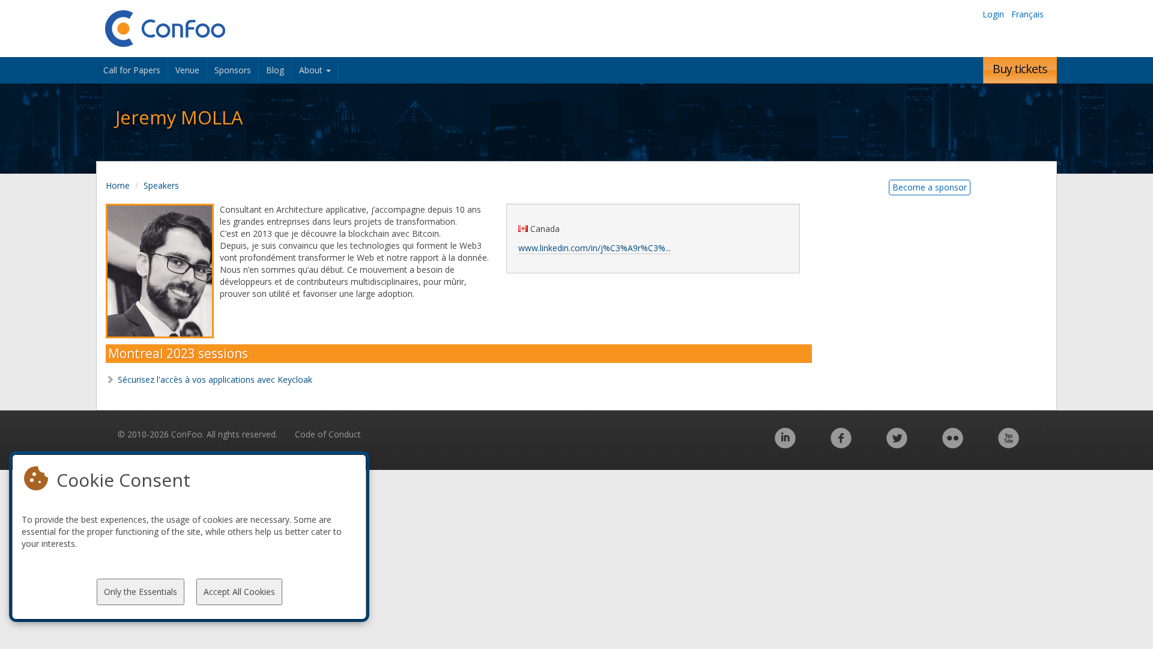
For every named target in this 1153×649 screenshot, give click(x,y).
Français (1027, 14)
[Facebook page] (841, 444)
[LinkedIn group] (785, 444)
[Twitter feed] (897, 444)
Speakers (161, 185)
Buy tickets (1020, 69)
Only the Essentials (140, 591)
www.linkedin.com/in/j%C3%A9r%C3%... (594, 248)
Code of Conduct (328, 434)
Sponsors (232, 70)
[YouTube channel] (1008, 444)
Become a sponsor (929, 187)
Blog (275, 70)
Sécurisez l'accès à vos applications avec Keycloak (215, 379)
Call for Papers (131, 70)
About (312, 70)
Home (118, 185)
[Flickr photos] (952, 444)
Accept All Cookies (239, 591)
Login (993, 14)
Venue (187, 70)
